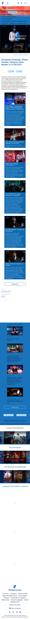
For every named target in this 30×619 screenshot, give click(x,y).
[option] (7, 47)
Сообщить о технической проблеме (21, 54)
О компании (6, 593)
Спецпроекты (13, 593)
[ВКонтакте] (11, 71)
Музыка (3, 296)
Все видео (6, 597)
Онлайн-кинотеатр (22, 593)
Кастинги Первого (22, 595)
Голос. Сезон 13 (8, 8)
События (26, 599)
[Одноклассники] (19, 71)
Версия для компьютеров (15, 604)
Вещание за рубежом (16, 608)
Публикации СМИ (15, 602)
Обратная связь (5, 599)
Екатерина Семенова (6, 291)
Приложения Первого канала (10, 595)
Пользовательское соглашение (18, 597)
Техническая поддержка (17, 599)
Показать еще (15, 284)
